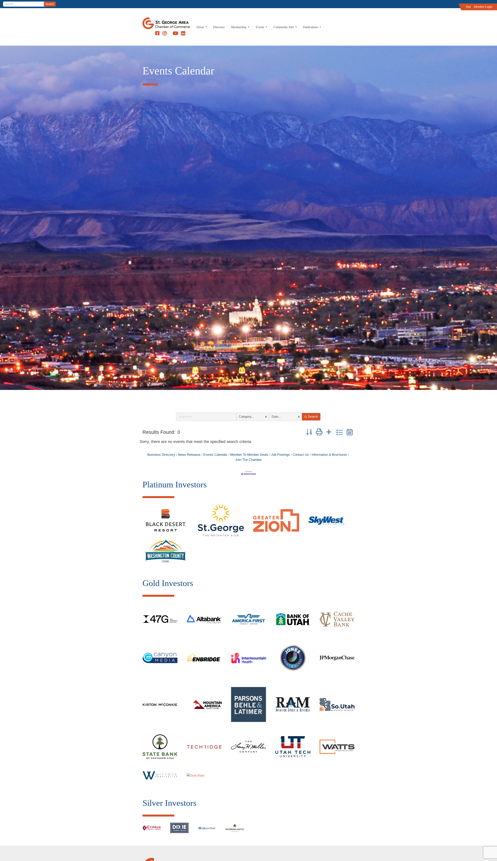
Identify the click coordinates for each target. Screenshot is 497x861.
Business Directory (161, 455)
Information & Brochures (329, 455)
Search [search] (313, 416)
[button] (309, 432)
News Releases (189, 455)
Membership (239, 27)
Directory (219, 27)
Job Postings (280, 455)
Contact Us (301, 455)
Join (468, 6)
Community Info (284, 27)
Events (260, 27)
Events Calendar (215, 455)
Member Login (483, 6)
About (200, 27)
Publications (311, 27)
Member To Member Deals (249, 455)
